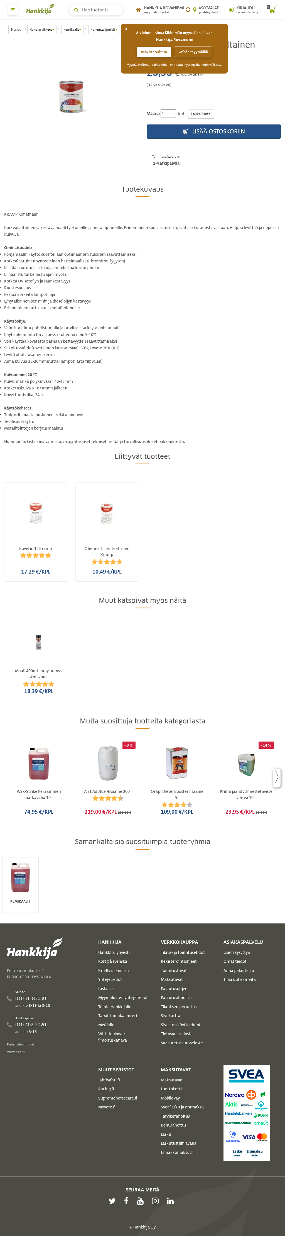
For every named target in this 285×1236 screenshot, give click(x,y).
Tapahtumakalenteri (117, 1015)
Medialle (106, 1025)
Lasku (166, 1134)
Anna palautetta (238, 970)
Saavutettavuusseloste (182, 1043)
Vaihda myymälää (193, 52)
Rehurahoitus (173, 1125)
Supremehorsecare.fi (117, 1098)
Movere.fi (107, 1107)
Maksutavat (172, 979)
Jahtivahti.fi (109, 1080)
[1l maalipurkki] (71, 97)
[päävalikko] (13, 9)
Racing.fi (106, 1089)
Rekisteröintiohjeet (179, 961)
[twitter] (114, 1201)
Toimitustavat (174, 970)
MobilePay (170, 1098)
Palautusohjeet (175, 988)
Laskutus (106, 988)
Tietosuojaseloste (177, 1034)
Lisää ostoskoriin (218, 131)
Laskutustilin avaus (178, 1143)
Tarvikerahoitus (175, 1116)
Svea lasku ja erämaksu (182, 1107)
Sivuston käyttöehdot (181, 1025)
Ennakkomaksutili (178, 1152)
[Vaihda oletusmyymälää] (188, 10)
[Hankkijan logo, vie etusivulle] (41, 8)
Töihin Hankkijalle (114, 1007)
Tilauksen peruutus (178, 1007)
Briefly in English (113, 970)
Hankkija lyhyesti (114, 952)
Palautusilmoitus (176, 997)
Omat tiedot (235, 961)
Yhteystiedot (110, 979)
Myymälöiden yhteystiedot (123, 997)
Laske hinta (201, 113)
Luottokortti (172, 1089)
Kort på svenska (112, 961)
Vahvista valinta (154, 52)
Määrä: (153, 113)
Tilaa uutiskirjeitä (239, 979)
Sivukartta (170, 1015)
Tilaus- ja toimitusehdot (183, 952)
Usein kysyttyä (236, 952)
